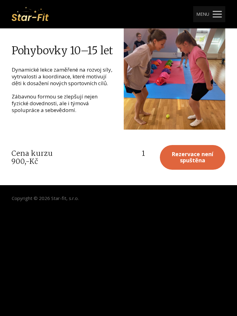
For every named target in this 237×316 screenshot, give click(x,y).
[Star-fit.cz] (30, 14)
